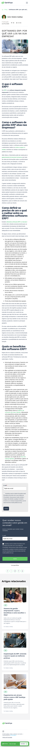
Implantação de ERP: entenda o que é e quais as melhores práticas (15, 656)
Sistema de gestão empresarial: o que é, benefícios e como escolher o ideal (15, 611)
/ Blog (5, 9)
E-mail (5, 485)
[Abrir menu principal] (26, 2)
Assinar (6, 508)
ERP (5, 90)
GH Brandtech (13, 735)
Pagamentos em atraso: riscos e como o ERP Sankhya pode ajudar (14, 697)
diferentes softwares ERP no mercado (16, 222)
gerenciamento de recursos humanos (12, 157)
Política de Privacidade (7, 737)
